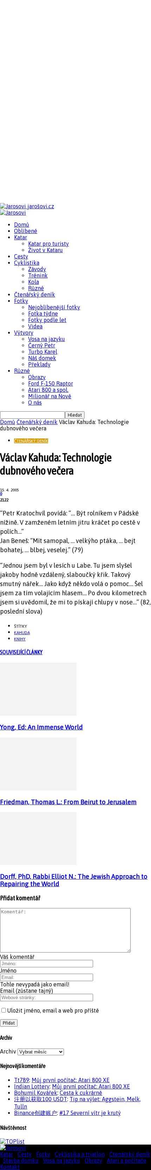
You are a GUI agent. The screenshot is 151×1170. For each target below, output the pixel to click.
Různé (36, 288)
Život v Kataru (45, 250)
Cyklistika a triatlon (80, 1154)
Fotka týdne (43, 313)
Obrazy (37, 377)
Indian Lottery (32, 1086)
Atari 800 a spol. (48, 390)
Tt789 (21, 1080)
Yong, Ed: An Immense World (41, 727)
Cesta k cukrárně (81, 1093)
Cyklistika (26, 262)
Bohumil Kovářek (35, 1093)
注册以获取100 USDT (40, 1099)
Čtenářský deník (34, 294)
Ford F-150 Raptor (50, 383)
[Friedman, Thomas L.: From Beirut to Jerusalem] (38, 788)
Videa (35, 326)
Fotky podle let (47, 320)
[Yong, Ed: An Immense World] (38, 713)
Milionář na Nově (49, 396)
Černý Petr (41, 345)
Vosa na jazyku (46, 339)
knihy (20, 639)
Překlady (39, 364)
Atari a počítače (126, 1160)
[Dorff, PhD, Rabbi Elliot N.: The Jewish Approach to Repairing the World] (38, 863)
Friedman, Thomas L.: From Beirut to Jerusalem (68, 802)
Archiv (8, 1051)
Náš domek (42, 358)
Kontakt (10, 1167)
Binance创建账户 (35, 1113)
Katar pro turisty (48, 243)
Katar (20, 237)
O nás (35, 402)
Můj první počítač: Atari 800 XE (71, 1080)
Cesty (21, 256)
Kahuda (22, 632)
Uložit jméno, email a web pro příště (53, 1010)
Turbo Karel (42, 351)
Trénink (38, 275)
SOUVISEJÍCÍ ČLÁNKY (21, 652)
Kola (33, 282)
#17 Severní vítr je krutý (90, 1113)
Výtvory (23, 332)
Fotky (21, 301)
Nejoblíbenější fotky (54, 307)
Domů (21, 224)
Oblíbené (25, 231)
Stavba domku (21, 1160)
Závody (37, 269)
